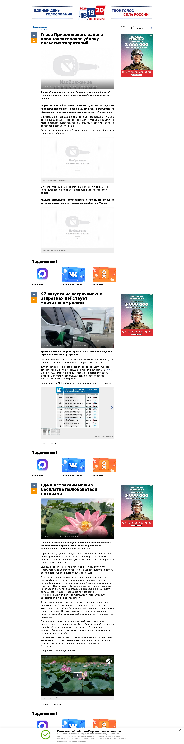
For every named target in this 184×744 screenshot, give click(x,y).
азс (44, 443)
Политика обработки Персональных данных (89, 731)
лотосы (45, 704)
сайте (108, 370)
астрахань (57, 704)
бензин (53, 443)
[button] (111, 407)
